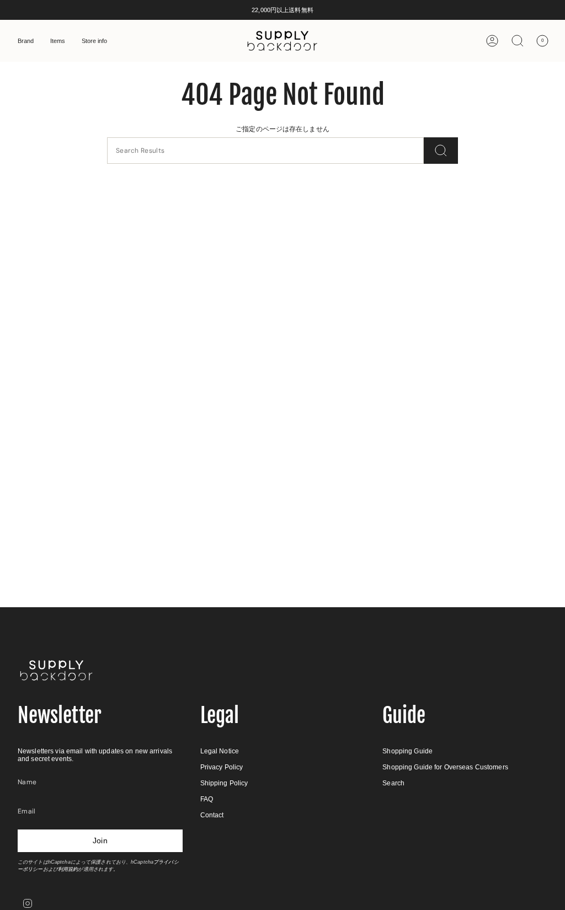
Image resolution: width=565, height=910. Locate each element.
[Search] (441, 150)
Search (393, 783)
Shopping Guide (407, 751)
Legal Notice (219, 751)
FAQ (206, 799)
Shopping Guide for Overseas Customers (445, 767)
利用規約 (68, 869)
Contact (212, 815)
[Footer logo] (56, 670)
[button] (25, 40)
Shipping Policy (224, 783)
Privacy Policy (221, 767)
